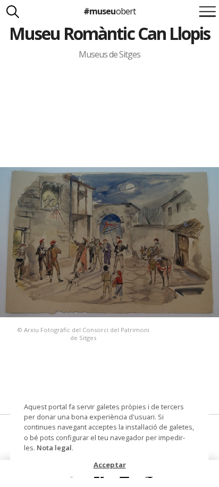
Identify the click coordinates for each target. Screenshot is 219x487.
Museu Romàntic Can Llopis (109, 33)
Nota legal (54, 447)
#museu (109, 11)
